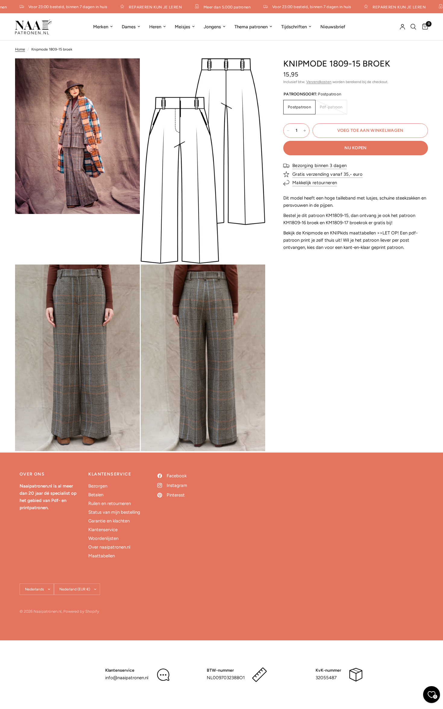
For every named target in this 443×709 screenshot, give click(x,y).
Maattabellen (101, 556)
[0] (423, 26)
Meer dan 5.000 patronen (220, 7)
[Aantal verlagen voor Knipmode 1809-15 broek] (288, 131)
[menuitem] (103, 26)
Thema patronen (251, 26)
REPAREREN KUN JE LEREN (149, 7)
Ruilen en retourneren (109, 503)
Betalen (95, 494)
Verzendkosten (318, 82)
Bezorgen (97, 486)
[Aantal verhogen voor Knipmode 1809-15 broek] (304, 131)
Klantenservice (103, 529)
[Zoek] (413, 26)
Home (20, 49)
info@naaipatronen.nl (126, 677)
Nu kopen (355, 147)
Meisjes (182, 26)
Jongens (212, 26)
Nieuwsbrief (332, 26)
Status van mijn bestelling (114, 512)
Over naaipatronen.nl (109, 547)
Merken (100, 26)
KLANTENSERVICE (109, 474)
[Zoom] (127, 71)
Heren (155, 26)
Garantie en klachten (109, 521)
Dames (129, 26)
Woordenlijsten (103, 538)
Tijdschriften (294, 26)
